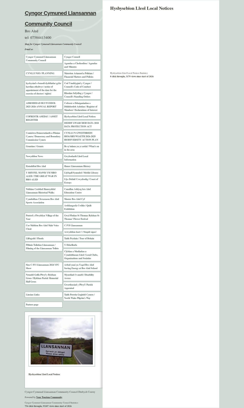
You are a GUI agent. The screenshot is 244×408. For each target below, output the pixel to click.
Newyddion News (34, 156)
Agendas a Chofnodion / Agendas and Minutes (80, 65)
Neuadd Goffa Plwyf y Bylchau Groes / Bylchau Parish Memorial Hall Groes (42, 278)
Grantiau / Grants (34, 146)
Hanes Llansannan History (77, 166)
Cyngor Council (72, 56)
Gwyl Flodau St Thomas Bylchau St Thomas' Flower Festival (81, 217)
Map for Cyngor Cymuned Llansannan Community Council (53, 44)
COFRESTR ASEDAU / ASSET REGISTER (42, 118)
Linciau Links (33, 294)
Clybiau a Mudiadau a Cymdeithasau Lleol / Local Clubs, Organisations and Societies (81, 255)
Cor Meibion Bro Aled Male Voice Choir (42, 227)
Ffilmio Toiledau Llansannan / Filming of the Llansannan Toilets (42, 246)
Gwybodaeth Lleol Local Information (76, 158)
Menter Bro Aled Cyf (74, 199)
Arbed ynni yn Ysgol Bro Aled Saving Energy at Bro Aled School (80, 266)
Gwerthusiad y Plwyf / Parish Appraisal (78, 286)
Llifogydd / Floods (35, 238)
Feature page (32, 304)
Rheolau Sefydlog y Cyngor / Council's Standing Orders (78, 95)
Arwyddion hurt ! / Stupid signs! (80, 232)
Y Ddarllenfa (70, 245)
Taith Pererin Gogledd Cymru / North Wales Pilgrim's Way (79, 296)
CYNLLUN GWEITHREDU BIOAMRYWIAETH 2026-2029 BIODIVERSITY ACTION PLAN (81, 136)
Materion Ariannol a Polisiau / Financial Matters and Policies (79, 75)
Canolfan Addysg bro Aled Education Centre (77, 190)
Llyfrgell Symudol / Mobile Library (81, 172)
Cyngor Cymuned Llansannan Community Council (41, 58)
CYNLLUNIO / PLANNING (40, 73)
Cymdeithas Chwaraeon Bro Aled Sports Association (42, 200)
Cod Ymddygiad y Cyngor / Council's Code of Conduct (78, 85)
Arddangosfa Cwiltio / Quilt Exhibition (78, 207)
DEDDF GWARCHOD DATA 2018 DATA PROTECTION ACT (81, 124)
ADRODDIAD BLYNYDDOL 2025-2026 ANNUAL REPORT (41, 104)
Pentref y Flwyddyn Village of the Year (42, 217)
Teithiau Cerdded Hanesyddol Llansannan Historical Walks (40, 190)
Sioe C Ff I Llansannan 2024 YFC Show (42, 266)
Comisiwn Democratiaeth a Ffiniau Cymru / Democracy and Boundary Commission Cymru (43, 136)
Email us (29, 49)
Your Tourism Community (49, 397)
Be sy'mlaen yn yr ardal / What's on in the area (81, 148)
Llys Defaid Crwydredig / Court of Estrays (81, 181)
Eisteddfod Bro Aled (36, 166)
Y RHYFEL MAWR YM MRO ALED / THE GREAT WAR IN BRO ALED (41, 176)
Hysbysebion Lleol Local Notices (80, 116)
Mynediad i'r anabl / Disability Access (79, 276)
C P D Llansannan (73, 225)
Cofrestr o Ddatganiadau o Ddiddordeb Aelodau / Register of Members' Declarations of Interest (80, 106)
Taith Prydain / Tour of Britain (79, 238)
